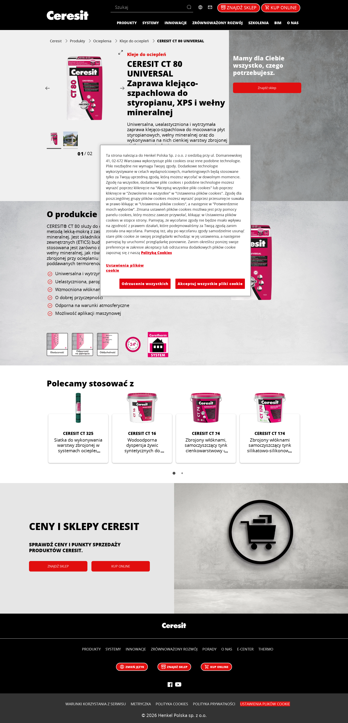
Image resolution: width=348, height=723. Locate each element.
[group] (85, 103)
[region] (175, 220)
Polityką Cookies (156, 252)
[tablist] (174, 476)
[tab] (174, 473)
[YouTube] (178, 684)
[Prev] (48, 88)
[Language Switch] (200, 7)
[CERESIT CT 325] (78, 428)
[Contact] (210, 7)
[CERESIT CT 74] (206, 428)
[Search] (190, 7)
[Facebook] (170, 684)
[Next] (121, 88)
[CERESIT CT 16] (142, 428)
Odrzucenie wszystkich (145, 283)
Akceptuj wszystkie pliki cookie (210, 283)
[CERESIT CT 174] (270, 428)
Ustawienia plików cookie (125, 268)
